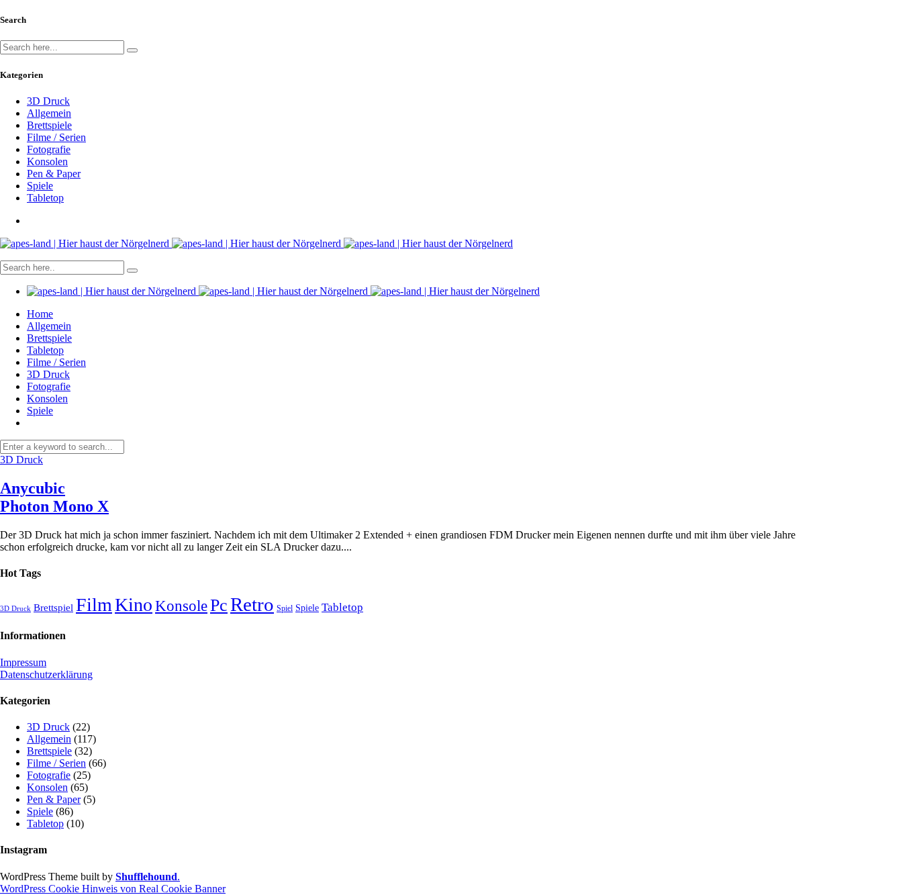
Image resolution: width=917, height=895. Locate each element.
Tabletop (45, 197)
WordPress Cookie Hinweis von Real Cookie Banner (113, 888)
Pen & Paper (54, 173)
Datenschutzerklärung (46, 674)
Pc (219, 605)
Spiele (40, 185)
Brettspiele (49, 125)
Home (40, 314)
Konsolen (47, 161)
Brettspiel (53, 607)
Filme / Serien (56, 137)
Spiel (285, 608)
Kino (133, 604)
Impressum (23, 662)
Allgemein (49, 113)
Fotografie (48, 149)
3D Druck (48, 101)
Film (94, 604)
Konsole (181, 605)
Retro (252, 604)
